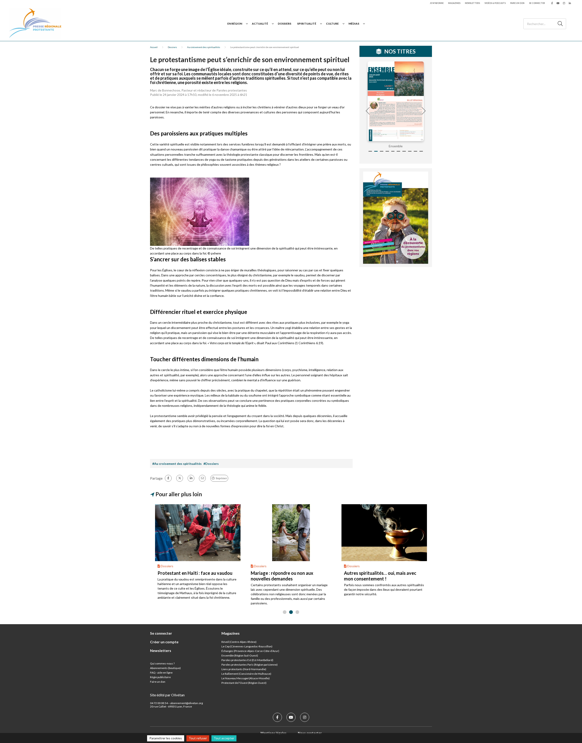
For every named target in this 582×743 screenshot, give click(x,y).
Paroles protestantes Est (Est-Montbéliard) (247, 660)
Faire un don (517, 3)
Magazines (454, 3)
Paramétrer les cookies (165, 738)
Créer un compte (164, 642)
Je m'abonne (437, 3)
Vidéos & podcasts (495, 3)
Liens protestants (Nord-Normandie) (243, 669)
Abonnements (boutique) (165, 668)
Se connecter (537, 3)
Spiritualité (306, 23)
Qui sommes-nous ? (162, 663)
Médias (354, 23)
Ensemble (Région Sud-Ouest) (239, 655)
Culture (332, 23)
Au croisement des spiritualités (203, 47)
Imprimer (221, 478)
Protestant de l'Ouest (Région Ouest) (243, 682)
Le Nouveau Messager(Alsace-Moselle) (245, 678)
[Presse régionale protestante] (35, 23)
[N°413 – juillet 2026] (396, 101)
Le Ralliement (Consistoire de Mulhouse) (246, 673)
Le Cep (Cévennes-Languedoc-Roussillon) (246, 646)
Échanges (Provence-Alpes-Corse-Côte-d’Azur (249, 651)
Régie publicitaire (160, 677)
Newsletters (472, 3)
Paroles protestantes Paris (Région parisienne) (249, 664)
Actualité (260, 23)
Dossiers (284, 23)
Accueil (154, 47)
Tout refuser (198, 738)
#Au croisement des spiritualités (177, 464)
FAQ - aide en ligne (161, 672)
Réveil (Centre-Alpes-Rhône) (238, 642)
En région (234, 23)
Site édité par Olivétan (167, 695)
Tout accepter (224, 738)
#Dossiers (211, 464)
